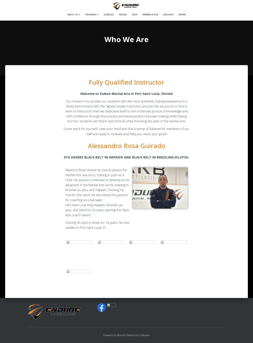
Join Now (168, 14)
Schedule (109, 14)
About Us (72, 14)
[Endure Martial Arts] (127, 6)
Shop (135, 14)
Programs (91, 14)
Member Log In (150, 14)
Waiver (182, 14)
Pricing (123, 14)
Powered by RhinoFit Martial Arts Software (126, 335)
